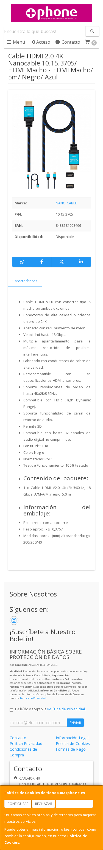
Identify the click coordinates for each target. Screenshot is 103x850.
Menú (18, 42)
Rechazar (43, 803)
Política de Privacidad (33, 698)
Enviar (75, 722)
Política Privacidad (26, 743)
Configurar (18, 803)
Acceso (43, 42)
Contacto (70, 42)
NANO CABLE (66, 203)
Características (25, 280)
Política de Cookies (73, 743)
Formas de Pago (71, 749)
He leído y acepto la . (50, 709)
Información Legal (72, 737)
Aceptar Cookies (74, 803)
